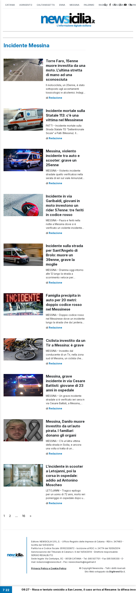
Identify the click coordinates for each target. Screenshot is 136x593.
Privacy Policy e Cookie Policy (48, 568)
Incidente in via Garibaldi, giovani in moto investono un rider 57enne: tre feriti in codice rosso (65, 205)
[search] (105, 5)
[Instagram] (120, 4)
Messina (74, 5)
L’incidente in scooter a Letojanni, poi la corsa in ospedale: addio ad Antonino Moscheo (64, 475)
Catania (10, 5)
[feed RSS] (131, 4)
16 (23, 516)
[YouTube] (125, 4)
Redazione (55, 97)
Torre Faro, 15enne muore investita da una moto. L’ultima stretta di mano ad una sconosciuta (65, 70)
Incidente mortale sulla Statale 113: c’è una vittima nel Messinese (65, 115)
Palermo (89, 5)
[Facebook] (110, 4)
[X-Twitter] (115, 4)
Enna (62, 5)
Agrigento (25, 5)
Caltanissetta (46, 5)
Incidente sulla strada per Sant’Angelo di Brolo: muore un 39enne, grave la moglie (64, 255)
